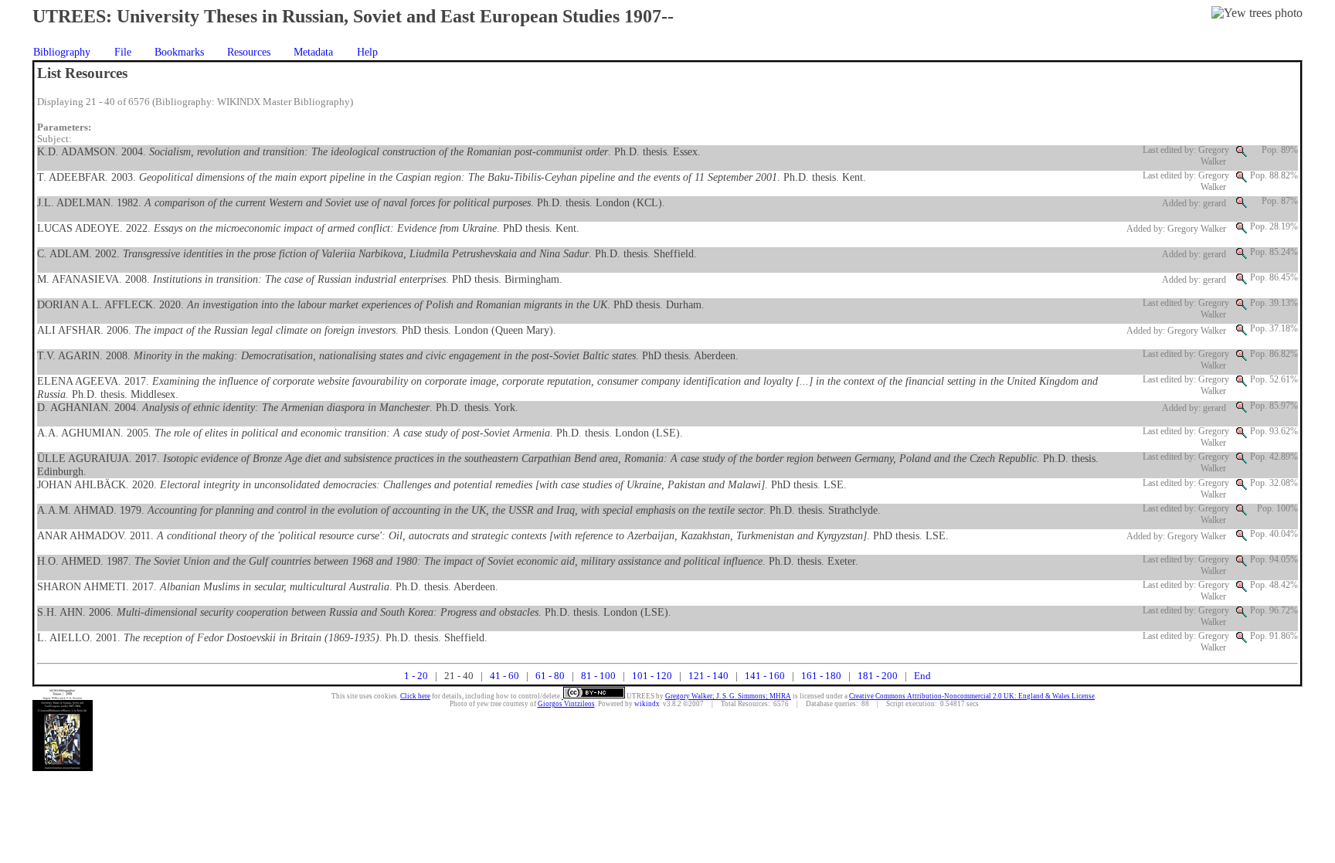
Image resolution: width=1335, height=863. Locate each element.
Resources (248, 52)
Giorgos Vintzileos (566, 704)
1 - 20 (416, 676)
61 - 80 (550, 676)
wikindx (647, 704)
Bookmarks (179, 52)
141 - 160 (765, 676)
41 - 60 (504, 676)
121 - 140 (708, 676)
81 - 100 (598, 676)
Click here (415, 696)
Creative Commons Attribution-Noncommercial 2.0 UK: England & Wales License (972, 696)
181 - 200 (878, 676)
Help (367, 52)
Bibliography (61, 52)
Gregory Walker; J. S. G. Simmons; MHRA (728, 696)
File (122, 52)
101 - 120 (652, 676)
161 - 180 (821, 676)
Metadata (313, 52)
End (922, 676)
